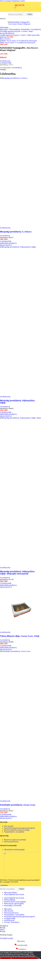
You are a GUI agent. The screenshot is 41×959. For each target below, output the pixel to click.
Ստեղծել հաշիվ (6, 938)
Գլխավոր (4, 29)
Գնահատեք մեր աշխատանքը (16, 830)
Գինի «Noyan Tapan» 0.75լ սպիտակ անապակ (17, 42)
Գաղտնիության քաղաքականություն (19, 828)
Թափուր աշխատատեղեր (15, 840)
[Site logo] (19, 12)
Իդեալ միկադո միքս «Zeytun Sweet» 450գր (19, 636)
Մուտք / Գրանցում (11, 922)
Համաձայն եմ (5, 958)
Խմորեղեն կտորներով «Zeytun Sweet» (18, 805)
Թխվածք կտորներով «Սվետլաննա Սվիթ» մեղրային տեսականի (17, 572)
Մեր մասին (8, 826)
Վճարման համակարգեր (14, 849)
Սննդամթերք (14, 29)
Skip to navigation (6, 1)
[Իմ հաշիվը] (28, 9)
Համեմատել (9, 920)
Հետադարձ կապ (11, 841)
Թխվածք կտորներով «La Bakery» (16, 232)
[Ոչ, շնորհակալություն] (39, 958)
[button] (8, 243)
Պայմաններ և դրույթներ (14, 832)
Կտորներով (36, 29)
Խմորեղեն (25, 29)
